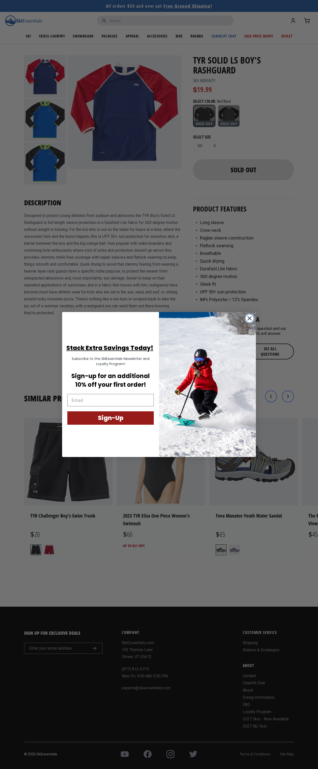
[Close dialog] (249, 318)
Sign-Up (110, 418)
